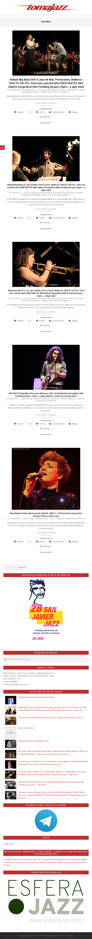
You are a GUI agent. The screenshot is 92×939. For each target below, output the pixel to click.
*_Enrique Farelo (41, 519)
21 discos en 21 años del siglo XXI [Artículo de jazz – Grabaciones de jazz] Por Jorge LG (50, 718)
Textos (52, 519)
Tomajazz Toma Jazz (19, 684)
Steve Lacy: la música (26, 728)
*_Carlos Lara (27, 519)
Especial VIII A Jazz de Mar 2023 (22, 90)
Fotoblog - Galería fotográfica (71, 90)
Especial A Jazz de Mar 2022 (55, 193)
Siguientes (22, 567)
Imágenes (26, 92)
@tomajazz (13, 682)
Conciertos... (15, 519)
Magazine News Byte (51, 935)
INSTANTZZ (35, 92)
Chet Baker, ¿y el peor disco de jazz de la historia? (36, 697)
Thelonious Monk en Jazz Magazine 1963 (33, 741)
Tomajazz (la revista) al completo (54, 92)
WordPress (70, 935)
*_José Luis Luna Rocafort (47, 90)
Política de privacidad (25, 935)
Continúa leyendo (46, 103)
